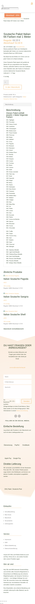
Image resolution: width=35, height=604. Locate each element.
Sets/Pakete (10, 18)
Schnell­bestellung (10, 511)
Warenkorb (8, 517)
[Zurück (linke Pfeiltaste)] (0, 603)
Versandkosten (20, 46)
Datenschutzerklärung (22, 410)
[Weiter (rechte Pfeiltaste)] (2, 603)
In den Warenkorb (12, 87)
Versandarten (8, 520)
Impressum (8, 539)
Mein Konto (8, 514)
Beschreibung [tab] (9, 104)
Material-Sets (19, 18)
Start (5, 18)
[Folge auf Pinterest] (19, 416)
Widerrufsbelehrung (10, 545)
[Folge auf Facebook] (15, 416)
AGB (6, 542)
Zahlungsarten (9, 523)
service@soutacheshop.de (17, 367)
